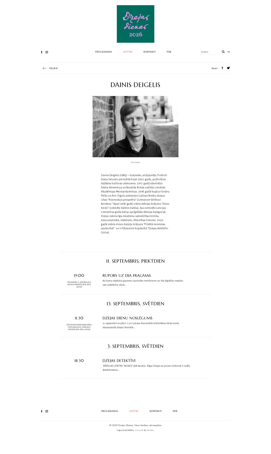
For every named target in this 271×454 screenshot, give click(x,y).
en (229, 52)
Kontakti (149, 51)
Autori (127, 51)
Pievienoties (195, 281)
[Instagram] (47, 52)
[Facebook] (42, 52)
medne (150, 430)
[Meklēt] (223, 52)
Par (169, 51)
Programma (103, 51)
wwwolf (139, 430)
